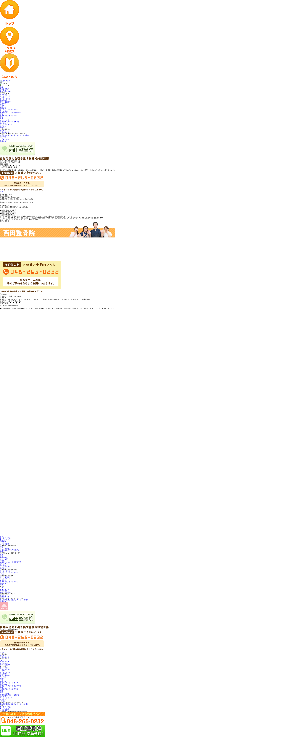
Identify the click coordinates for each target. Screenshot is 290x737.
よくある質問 (4, 140)
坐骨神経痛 (4, 100)
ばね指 (2, 97)
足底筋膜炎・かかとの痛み (9, 115)
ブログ (2, 138)
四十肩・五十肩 (5, 99)
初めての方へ (4, 539)
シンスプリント (5, 96)
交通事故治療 (4, 132)
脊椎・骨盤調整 (5, 91)
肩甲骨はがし (4, 90)
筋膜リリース (4, 88)
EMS (1, 87)
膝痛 (1, 118)
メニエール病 (4, 120)
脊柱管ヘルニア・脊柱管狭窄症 (10, 112)
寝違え (2, 105)
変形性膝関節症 (5, 102)
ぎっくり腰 (4, 94)
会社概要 (3, 141)
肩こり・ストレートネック (9, 109)
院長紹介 (3, 137)
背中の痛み (4, 111)
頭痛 (1, 117)
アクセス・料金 (5, 538)
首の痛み (3, 123)
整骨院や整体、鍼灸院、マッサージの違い (14, 135)
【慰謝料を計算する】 (7, 212)
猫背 (1, 106)
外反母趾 (3, 103)
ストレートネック (6, 125)
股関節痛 (3, 108)
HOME (2, 191)
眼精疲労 (3, 126)
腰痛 (1, 114)
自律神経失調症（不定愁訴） (10, 122)
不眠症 (2, 128)
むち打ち (3, 131)
